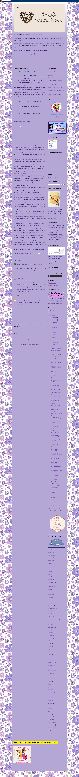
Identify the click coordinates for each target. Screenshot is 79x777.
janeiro (53, 344)
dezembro (54, 317)
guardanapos (51, 627)
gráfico (50, 624)
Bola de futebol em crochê (54, 84)
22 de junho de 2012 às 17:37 (33, 300)
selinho (50, 703)
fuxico (49, 616)
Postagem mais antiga (39, 339)
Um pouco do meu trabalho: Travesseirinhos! (56, 391)
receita (50, 689)
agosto (53, 327)
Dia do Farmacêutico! (56, 413)
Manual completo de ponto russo (56, 71)
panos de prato (51, 659)
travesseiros (51, 727)
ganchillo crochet (52, 619)
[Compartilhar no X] (38, 253)
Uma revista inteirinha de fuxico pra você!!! (56, 417)
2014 (51, 310)
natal (49, 646)
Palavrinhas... (54, 377)
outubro (54, 322)
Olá (49, 651)
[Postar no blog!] (37, 253)
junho (53, 332)
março (53, 339)
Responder (19, 274)
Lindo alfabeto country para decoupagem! (55, 385)
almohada (50, 558)
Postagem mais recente (21, 339)
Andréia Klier (20, 300)
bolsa (49, 571)
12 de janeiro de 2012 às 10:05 (34, 264)
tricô (49, 730)
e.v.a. (49, 602)
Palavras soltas (24, 255)
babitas (50, 563)
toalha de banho (52, 722)
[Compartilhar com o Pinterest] (40, 253)
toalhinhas (51, 725)
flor (49, 613)
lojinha (50, 640)
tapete (49, 719)
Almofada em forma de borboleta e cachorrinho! (56, 358)
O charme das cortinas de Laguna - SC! (56, 454)
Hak (49, 630)
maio (53, 334)
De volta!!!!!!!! (55, 495)
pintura (50, 673)
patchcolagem (51, 668)
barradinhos (51, 568)
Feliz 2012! (54, 497)
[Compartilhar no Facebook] (39, 253)
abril (53, 337)
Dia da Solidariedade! (56, 350)
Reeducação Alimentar (54, 695)
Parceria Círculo (52, 662)
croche (49, 592)
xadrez (50, 735)
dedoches (50, 597)
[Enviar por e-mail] (36, 253)
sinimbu (50, 708)
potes (49, 684)
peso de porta (51, 670)
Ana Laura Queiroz (22, 264)
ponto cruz (51, 676)
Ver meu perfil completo (54, 285)
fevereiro (54, 342)
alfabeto (50, 552)
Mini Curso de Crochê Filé (55, 87)
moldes (50, 643)
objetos (50, 649)
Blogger (47, 768)
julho (53, 329)
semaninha (51, 706)
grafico (50, 621)
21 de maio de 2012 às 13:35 (32, 278)
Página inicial (30, 339)
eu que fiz (50, 605)
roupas (49, 700)
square (49, 716)
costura (50, 589)
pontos (50, 681)
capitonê (50, 579)
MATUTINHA (20, 278)
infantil (50, 638)
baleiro (50, 566)
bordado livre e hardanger (54, 577)
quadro (50, 687)
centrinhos (51, 582)
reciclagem (31, 255)
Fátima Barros (51, 608)
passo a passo (51, 665)
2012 (51, 315)
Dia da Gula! (54, 371)
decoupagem (51, 594)
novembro (54, 320)
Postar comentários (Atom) (32, 344)
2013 (51, 313)
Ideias (49, 632)
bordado (50, 574)
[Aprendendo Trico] (56, 510)
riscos (49, 697)
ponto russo (51, 678)
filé (49, 611)
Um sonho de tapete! (56, 432)
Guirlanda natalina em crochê (55, 78)
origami (50, 654)
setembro (54, 325)
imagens (50, 635)
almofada (50, 555)
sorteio (50, 711)
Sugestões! (54, 447)
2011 (51, 501)
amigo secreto (51, 560)
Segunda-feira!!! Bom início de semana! (55, 402)
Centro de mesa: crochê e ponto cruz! (55, 396)
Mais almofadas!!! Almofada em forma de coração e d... (56, 367)
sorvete (50, 714)
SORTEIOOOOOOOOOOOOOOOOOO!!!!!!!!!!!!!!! (56, 487)
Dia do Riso (51, 600)
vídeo (49, 733)
